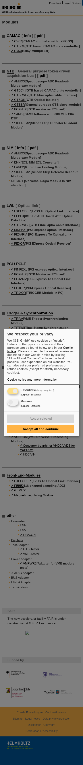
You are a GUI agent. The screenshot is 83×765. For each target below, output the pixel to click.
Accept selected (41, 418)
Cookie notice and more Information (32, 379)
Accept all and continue (41, 429)
